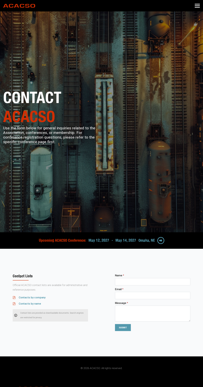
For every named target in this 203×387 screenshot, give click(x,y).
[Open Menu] (197, 5)
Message (121, 303)
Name (119, 275)
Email (119, 289)
